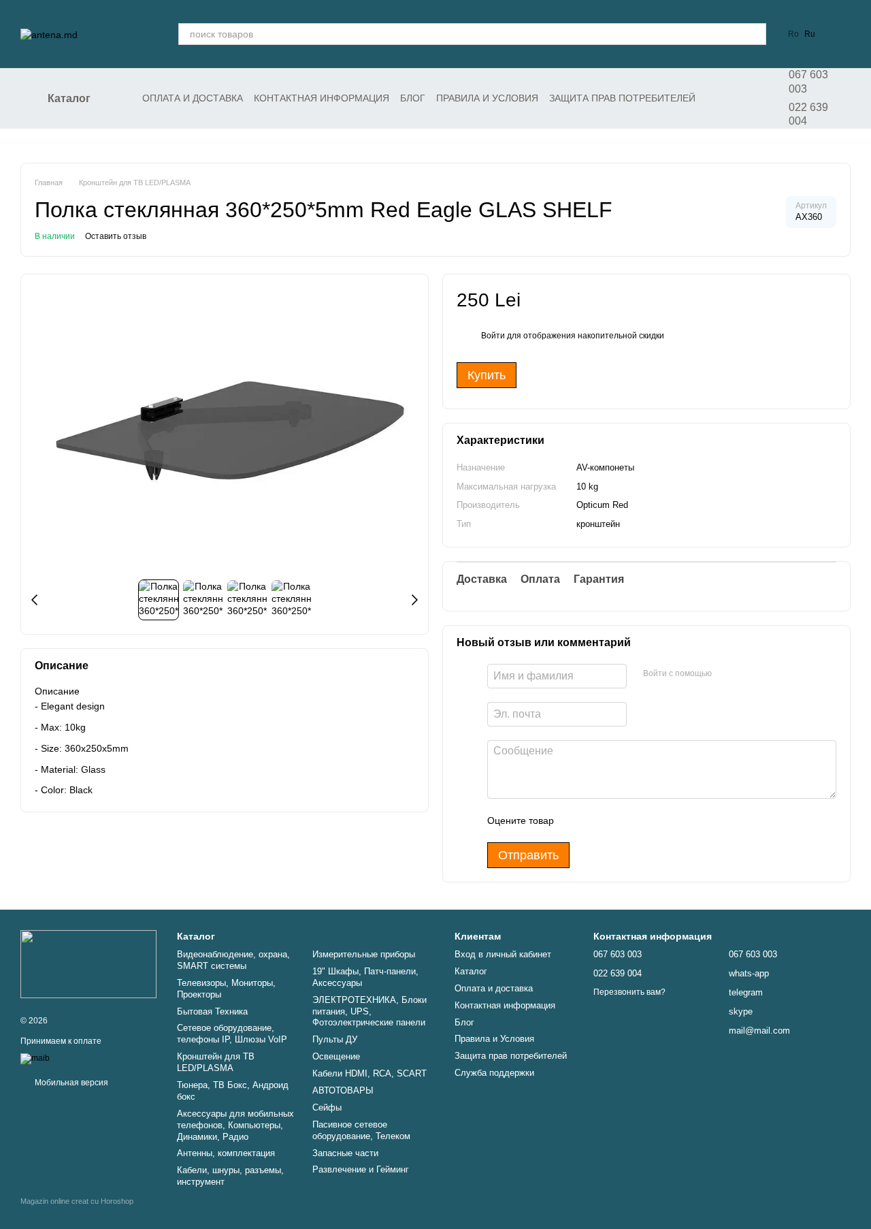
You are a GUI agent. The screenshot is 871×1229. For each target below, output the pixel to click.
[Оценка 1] (576, 820)
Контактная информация (321, 98)
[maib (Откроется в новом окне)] (35, 1059)
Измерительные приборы (363, 954)
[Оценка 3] (620, 820)
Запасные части (345, 1153)
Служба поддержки (494, 1073)
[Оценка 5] (663, 820)
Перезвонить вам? (629, 992)
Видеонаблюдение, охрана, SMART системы (233, 960)
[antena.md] (88, 963)
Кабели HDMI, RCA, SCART (369, 1073)
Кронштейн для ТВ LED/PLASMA (215, 1062)
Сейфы (327, 1107)
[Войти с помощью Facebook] (727, 674)
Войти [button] (493, 335)
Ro (793, 34)
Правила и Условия (487, 98)
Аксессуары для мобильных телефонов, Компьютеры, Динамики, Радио (235, 1125)
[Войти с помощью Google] (748, 674)
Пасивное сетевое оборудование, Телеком (361, 1130)
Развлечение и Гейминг (360, 1169)
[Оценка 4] (642, 820)
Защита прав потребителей (622, 98)
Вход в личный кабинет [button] (503, 954)
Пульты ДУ (334, 1039)
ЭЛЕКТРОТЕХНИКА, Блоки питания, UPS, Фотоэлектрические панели (369, 1011)
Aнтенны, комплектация (226, 1153)
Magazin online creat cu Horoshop (76, 1201)
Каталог (471, 971)
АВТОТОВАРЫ (343, 1090)
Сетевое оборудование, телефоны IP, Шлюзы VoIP (232, 1033)
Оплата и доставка (192, 98)
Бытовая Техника (212, 1011)
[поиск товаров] (755, 34)
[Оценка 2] (598, 820)
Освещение (336, 1056)
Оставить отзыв (115, 236)
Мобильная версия (70, 1082)
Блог (412, 98)
